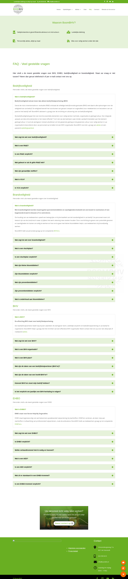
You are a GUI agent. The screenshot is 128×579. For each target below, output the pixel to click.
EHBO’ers (18, 424)
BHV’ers (57, 231)
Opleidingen (67, 9)
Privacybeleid (73, 551)
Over (85, 9)
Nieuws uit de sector (108, 9)
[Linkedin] (112, 2)
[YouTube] (110, 2)
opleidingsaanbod (27, 128)
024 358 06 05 (102, 556)
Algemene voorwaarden (76, 548)
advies (98, 125)
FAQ (90, 9)
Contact (96, 9)
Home (59, 9)
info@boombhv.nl (103, 562)
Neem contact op (63, 523)
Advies (77, 9)
